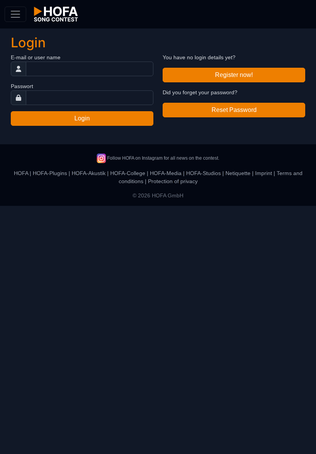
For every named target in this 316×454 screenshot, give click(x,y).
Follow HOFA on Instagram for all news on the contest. (162, 158)
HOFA (21, 173)
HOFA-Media (166, 173)
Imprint (263, 173)
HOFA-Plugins (50, 173)
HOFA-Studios (203, 173)
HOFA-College (127, 173)
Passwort (22, 86)
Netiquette (237, 173)
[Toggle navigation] (15, 14)
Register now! (234, 75)
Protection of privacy (173, 181)
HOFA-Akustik (89, 173)
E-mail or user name (36, 57)
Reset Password (234, 110)
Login (82, 118)
